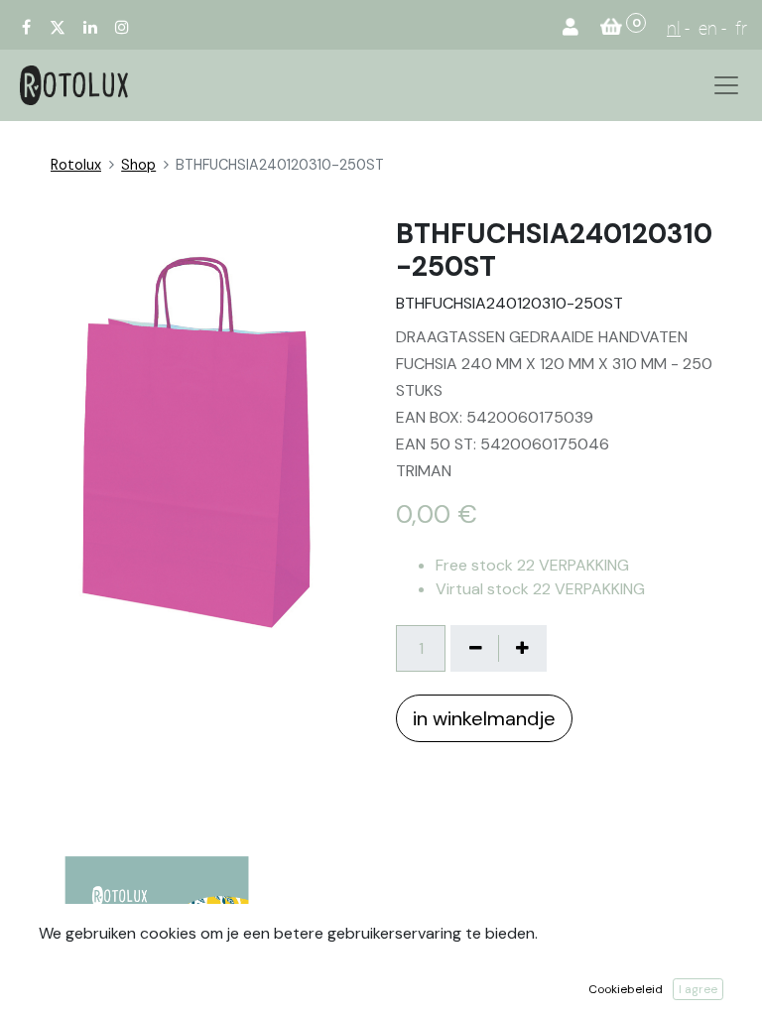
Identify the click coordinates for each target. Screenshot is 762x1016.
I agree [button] (698, 989)
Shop (138, 165)
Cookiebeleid (625, 989)
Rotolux (76, 165)
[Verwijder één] (475, 648)
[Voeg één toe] (522, 648)
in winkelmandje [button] (484, 718)
